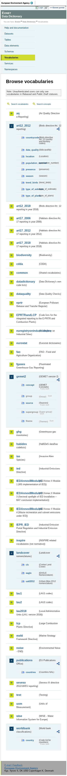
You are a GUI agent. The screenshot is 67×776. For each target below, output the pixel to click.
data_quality (32, 150)
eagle (28, 573)
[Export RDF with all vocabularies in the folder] (58, 129)
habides (21, 444)
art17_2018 (23, 242)
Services (8, 63)
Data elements (11, 45)
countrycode (32, 137)
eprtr (19, 302)
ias (18, 456)
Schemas (9, 51)
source (29, 403)
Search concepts (44, 104)
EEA (18, 3)
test (18, 694)
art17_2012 (23, 230)
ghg (18, 431)
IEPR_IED (22, 524)
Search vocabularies (19, 104)
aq (18, 113)
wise (19, 716)
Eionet (17, 22)
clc (27, 564)
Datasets (8, 33)
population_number (32, 163)
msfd (19, 635)
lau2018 (21, 611)
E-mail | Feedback (13, 765)
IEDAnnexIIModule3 (27, 493)
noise (20, 647)
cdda (19, 263)
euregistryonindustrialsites (27, 330)
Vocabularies (11, 57)
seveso (21, 682)
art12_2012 (23, 125)
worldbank (23, 728)
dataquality (23, 293)
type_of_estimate (32, 189)
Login (41, 8)
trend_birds (32, 182)
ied (18, 468)
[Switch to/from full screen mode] (47, 8)
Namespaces (11, 69)
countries (31, 672)
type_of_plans (32, 195)
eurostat (21, 343)
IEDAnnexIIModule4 (27, 508)
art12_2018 (23, 205)
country (30, 740)
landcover (22, 552)
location (30, 156)
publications (24, 660)
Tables (7, 39)
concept (30, 385)
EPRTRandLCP (26, 315)
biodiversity (24, 255)
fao (18, 351)
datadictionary (25, 281)
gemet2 (21, 376)
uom (19, 703)
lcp (18, 623)
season (29, 176)
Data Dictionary (29, 22)
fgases (20, 364)
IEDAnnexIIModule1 (27, 480)
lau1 (19, 593)
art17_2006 (23, 218)
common (22, 272)
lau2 (19, 602)
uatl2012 (30, 581)
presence (30, 169)
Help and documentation (16, 27)
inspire (20, 540)
